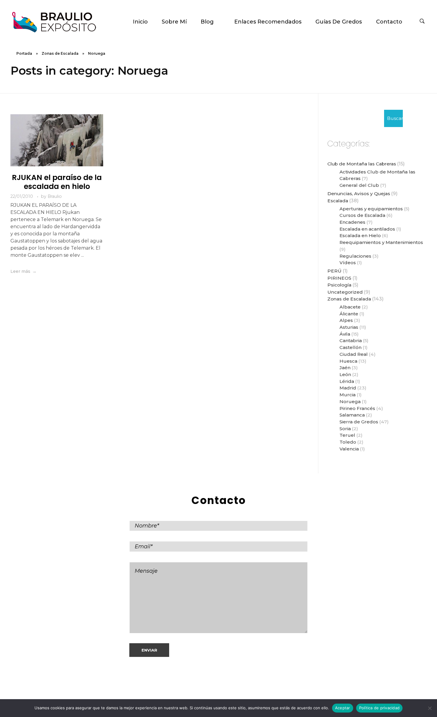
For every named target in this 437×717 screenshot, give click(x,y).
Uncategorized (345, 292)
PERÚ (334, 271)
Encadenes (352, 222)
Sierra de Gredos (358, 422)
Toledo (347, 442)
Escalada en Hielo (360, 235)
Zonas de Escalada (60, 53)
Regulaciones (355, 256)
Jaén (344, 367)
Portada (24, 53)
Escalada (337, 200)
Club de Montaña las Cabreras (361, 164)
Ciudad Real (353, 354)
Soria (345, 428)
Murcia (347, 394)
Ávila (344, 334)
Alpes (346, 320)
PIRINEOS (339, 278)
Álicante (348, 314)
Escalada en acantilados (367, 229)
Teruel (347, 435)
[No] (430, 708)
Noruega (350, 401)
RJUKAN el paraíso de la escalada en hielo (57, 182)
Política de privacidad (379, 707)
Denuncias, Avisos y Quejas (358, 193)
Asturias (348, 327)
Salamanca (352, 415)
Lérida (346, 381)
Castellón (350, 347)
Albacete (350, 307)
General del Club (359, 185)
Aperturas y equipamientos (371, 209)
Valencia (349, 449)
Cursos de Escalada (362, 215)
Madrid (347, 388)
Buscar (395, 118)
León (345, 374)
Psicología (339, 285)
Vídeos (347, 262)
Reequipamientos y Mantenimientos (381, 242)
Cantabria (350, 340)
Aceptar (342, 707)
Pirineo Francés (357, 408)
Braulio (55, 196)
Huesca (348, 361)
